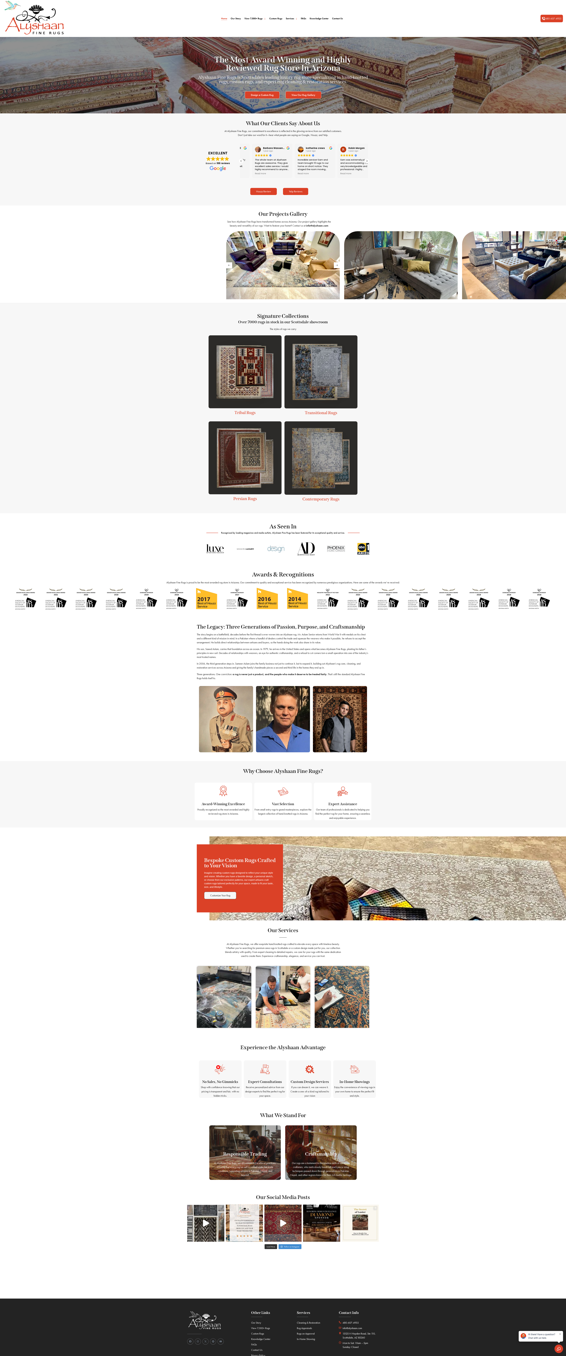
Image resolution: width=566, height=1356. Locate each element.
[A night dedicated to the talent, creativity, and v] (321, 1223)
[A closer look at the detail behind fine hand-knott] (283, 1223)
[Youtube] (221, 1341)
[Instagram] (198, 1341)
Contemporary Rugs (320, 499)
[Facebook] (190, 1341)
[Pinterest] (213, 1341)
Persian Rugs (245, 498)
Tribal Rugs (245, 412)
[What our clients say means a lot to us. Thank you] (244, 1223)
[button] (551, 19)
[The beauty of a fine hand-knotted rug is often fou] (360, 1223)
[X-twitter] (205, 1341)
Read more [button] (249, 173)
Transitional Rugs (321, 412)
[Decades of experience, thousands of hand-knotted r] (205, 1223)
